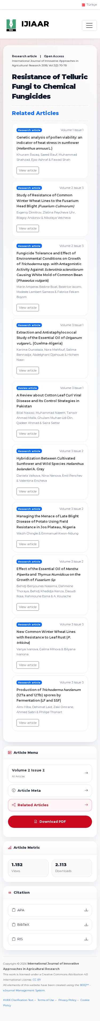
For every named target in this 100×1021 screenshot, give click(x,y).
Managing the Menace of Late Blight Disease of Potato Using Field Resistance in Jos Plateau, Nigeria (48, 521)
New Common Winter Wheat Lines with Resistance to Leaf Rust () (46, 637)
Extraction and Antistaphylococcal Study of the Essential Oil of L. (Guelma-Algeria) (49, 337)
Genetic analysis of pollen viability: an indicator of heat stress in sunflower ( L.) (49, 142)
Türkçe (91, 4)
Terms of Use (46, 1000)
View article (28, 170)
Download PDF (52, 822)
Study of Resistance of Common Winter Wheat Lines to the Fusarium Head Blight (47, 200)
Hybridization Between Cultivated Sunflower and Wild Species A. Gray (50, 463)
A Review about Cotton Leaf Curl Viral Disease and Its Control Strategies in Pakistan (49, 400)
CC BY (37, 979)
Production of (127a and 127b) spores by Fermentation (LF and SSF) (49, 695)
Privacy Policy (67, 1000)
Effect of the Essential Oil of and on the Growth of (49, 574)
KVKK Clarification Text (18, 1000)
